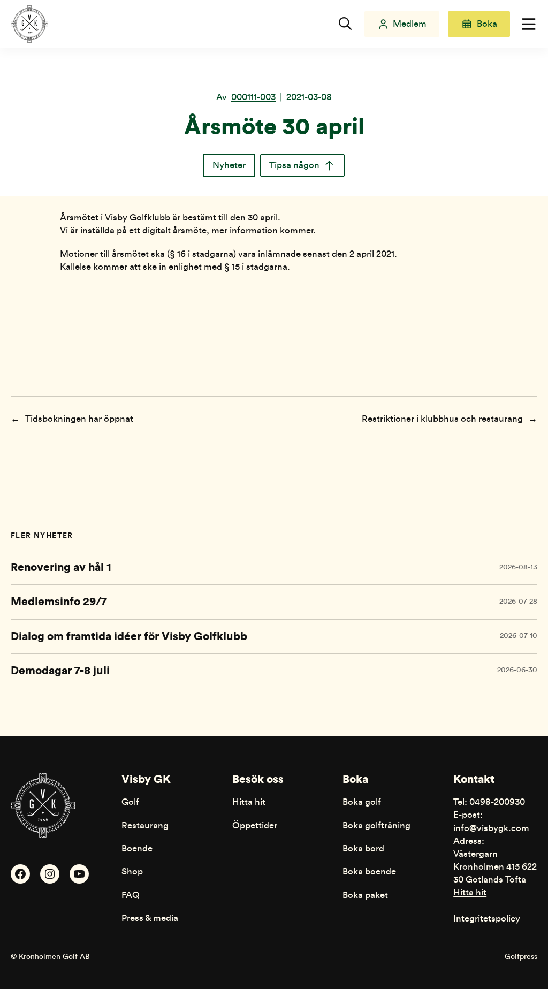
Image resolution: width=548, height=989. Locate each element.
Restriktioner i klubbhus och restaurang (442, 418)
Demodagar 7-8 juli (60, 670)
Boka (487, 23)
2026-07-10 (518, 636)
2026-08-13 (518, 567)
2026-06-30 (517, 670)
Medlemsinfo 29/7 (59, 601)
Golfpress (521, 957)
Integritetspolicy (486, 918)
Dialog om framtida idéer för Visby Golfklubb (129, 636)
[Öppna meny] (528, 24)
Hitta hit (469, 892)
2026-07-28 (518, 601)
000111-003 (253, 97)
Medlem (410, 23)
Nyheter (229, 165)
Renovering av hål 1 (61, 567)
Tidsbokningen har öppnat (79, 418)
